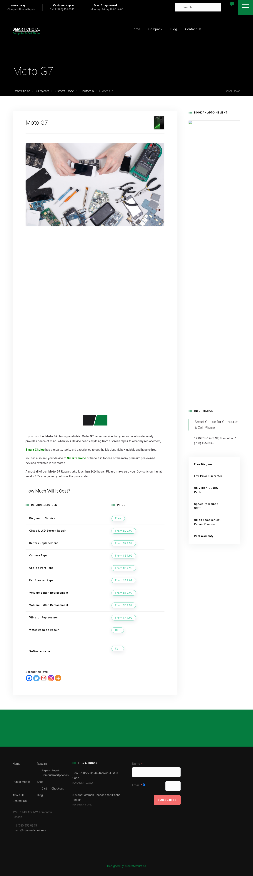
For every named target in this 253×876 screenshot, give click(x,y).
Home (136, 29)
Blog (173, 29)
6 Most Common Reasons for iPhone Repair (96, 797)
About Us (18, 795)
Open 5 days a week (106, 5)
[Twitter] (36, 678)
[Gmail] (43, 678)
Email (135, 785)
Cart (44, 788)
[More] (58, 678)
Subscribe (167, 800)
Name (136, 763)
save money (18, 5)
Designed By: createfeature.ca (126, 866)
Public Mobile (22, 782)
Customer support (64, 5)
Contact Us (193, 29)
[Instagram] (51, 678)
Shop (40, 782)
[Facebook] (29, 678)
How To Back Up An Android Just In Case (95, 775)
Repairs (42, 763)
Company (155, 29)
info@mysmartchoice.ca (30, 830)
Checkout (57, 788)
